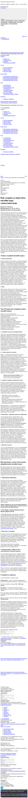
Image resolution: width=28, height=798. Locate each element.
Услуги (2, 65)
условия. (3, 792)
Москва (2, 20)
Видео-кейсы (4, 74)
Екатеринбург (4, 22)
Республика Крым (13, 23)
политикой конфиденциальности (17, 771)
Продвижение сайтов (8, 729)
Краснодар (20, 22)
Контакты (3, 96)
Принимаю (24, 795)
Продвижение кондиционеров (10, 77)
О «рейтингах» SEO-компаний (7, 85)
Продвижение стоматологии (10, 76)
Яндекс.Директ (7, 69)
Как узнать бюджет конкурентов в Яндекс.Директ (10, 93)
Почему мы (6, 58)
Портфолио (6, 709)
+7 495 (5, 39)
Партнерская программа (9, 62)
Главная (2, 56)
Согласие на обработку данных (8, 754)
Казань (16, 20)
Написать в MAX (5, 724)
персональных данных (6, 638)
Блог (2, 82)
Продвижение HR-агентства (10, 79)
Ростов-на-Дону (4, 23)
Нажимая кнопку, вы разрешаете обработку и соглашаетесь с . (13, 638)
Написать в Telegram (8, 99)
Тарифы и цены (7, 60)
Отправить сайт (4, 6)
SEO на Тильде (7, 70)
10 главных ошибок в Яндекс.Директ (8, 91)
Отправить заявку (5, 55)
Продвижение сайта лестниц (10, 80)
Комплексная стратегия (9, 734)
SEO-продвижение (8, 67)
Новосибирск (22, 20)
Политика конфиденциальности (8, 753)
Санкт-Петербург (9, 20)
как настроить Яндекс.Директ (13, 528)
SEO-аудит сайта (7, 71)
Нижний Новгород (12, 22)
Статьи (5, 711)
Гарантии (5, 61)
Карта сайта (3, 756)
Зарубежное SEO (7, 732)
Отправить (3, 772)
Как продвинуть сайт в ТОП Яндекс (8, 88)
